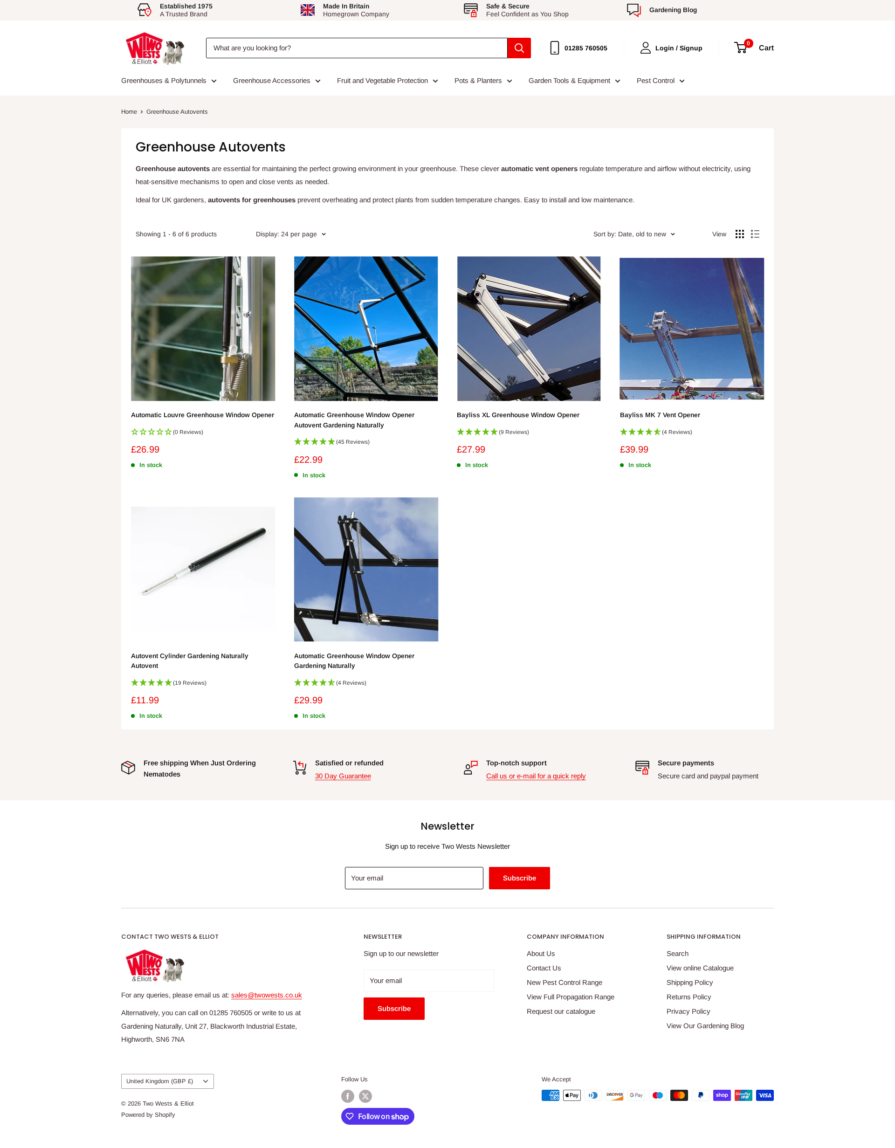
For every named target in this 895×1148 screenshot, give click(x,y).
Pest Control (656, 80)
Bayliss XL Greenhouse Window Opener (518, 415)
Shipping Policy (690, 982)
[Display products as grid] (740, 234)
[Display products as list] (755, 234)
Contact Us (544, 968)
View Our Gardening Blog (705, 1026)
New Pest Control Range (564, 982)
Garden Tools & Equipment (569, 80)
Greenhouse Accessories (271, 80)
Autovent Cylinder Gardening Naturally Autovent (189, 661)
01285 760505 (586, 48)
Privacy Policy (688, 1011)
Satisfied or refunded (349, 763)
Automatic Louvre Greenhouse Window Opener (202, 415)
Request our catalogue (561, 1011)
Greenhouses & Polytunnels (164, 80)
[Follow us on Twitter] (365, 1096)
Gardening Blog (673, 10)
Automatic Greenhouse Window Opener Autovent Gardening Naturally (354, 420)
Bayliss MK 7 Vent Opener (660, 415)
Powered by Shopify (148, 1114)
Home (129, 111)
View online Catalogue (700, 968)
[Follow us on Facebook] (347, 1096)
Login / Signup (678, 48)
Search (677, 953)
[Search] (519, 48)
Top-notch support (516, 763)
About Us (541, 953)
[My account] (645, 48)
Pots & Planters (478, 80)
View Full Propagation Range (570, 997)
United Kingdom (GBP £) (159, 1081)
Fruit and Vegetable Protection (382, 80)
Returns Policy (689, 997)
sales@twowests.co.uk (266, 995)
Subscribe (519, 878)
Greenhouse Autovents (177, 111)
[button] (203, 435)
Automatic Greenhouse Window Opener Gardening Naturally (354, 661)
